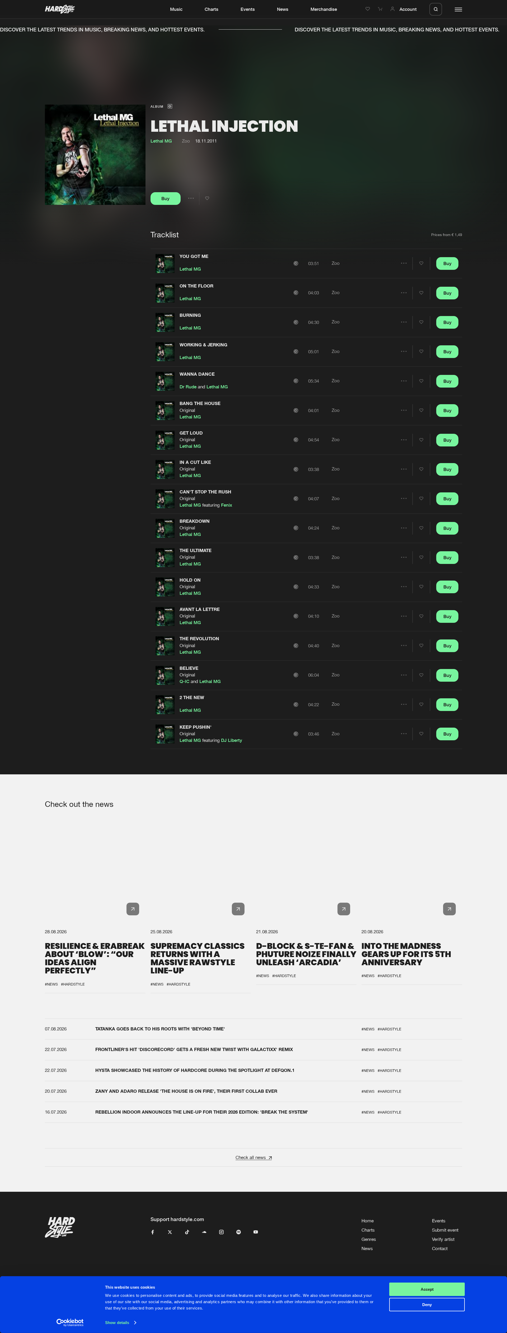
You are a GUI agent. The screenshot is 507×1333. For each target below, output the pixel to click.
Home (368, 1220)
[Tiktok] (187, 1232)
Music (176, 9)
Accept (427, 1289)
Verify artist (443, 1239)
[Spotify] (238, 1232)
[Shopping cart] (381, 9)
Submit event (445, 1230)
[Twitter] (170, 1232)
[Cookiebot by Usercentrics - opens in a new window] (70, 1323)
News (282, 9)
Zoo (186, 141)
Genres (369, 1239)
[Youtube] (255, 1232)
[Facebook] (153, 1232)
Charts (211, 9)
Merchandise (324, 9)
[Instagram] (221, 1232)
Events (248, 9)
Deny (427, 1304)
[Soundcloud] (204, 1232)
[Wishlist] (368, 9)
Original (187, 410)
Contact (440, 1248)
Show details (117, 1322)
